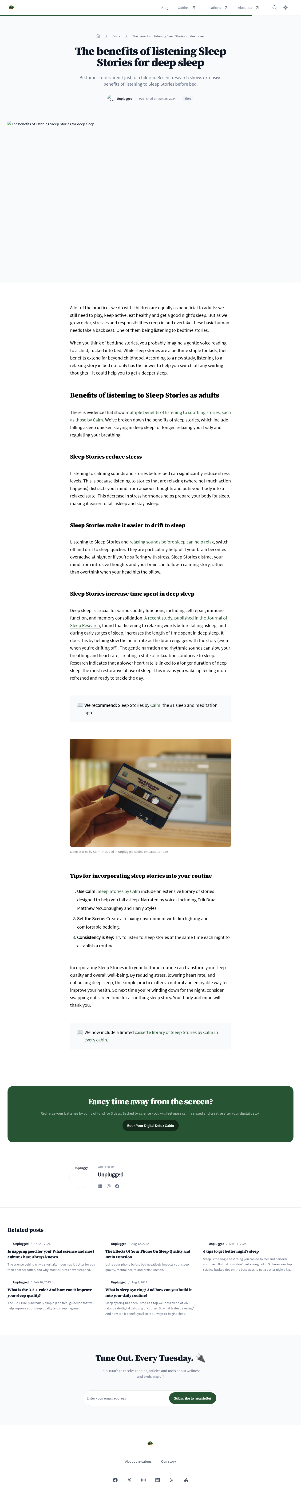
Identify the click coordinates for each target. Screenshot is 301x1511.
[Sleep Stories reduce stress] (67, 455)
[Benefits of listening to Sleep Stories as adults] (67, 393)
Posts (116, 36)
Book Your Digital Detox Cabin (150, 1125)
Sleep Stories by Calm (119, 891)
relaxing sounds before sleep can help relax (172, 542)
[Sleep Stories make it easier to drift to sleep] (67, 523)
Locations (213, 7)
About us (245, 7)
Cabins (183, 7)
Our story (168, 1461)
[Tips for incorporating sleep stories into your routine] (67, 874)
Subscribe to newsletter (192, 1398)
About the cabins (138, 1461)
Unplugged (124, 98)
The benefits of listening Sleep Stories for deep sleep (169, 36)
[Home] (97, 36)
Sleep (188, 98)
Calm (155, 705)
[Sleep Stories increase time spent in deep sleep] (67, 592)
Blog (164, 7)
